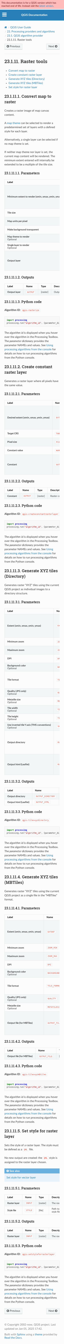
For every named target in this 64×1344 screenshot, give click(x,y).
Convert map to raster (22, 70)
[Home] (5, 27)
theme (38, 1334)
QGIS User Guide (20, 27)
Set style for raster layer (23, 87)
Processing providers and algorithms (31, 31)
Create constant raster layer (25, 74)
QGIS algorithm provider (25, 35)
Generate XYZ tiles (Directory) (27, 79)
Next (51, 46)
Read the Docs (13, 1337)
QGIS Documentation (34, 15)
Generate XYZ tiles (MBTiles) (26, 83)
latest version (46, 6)
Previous (14, 46)
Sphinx (21, 1334)
